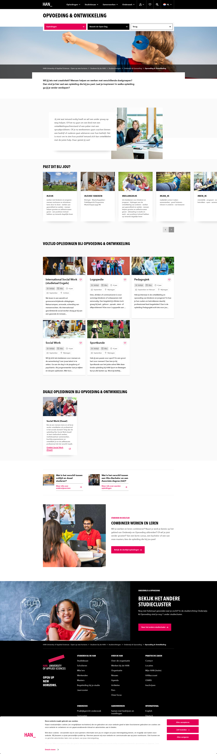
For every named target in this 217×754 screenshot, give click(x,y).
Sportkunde (97, 342)
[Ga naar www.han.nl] (47, 4)
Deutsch (149, 716)
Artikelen (115, 685)
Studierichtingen (115, 68)
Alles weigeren (183, 737)
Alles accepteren (182, 722)
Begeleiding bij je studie (88, 685)
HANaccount (151, 675)
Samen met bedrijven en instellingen (122, 712)
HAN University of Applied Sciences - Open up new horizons (65, 68)
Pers (113, 690)
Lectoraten (82, 716)
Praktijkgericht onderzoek (89, 711)
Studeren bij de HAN (98, 68)
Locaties (149, 665)
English (148, 711)
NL (168, 4)
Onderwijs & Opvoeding (133, 68)
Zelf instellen (181, 730)
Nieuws (114, 675)
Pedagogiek (141, 279)
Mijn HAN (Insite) (153, 670)
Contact (149, 661)
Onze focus (116, 695)
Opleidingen (72, 4)
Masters (80, 680)
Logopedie (97, 279)
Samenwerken (109, 4)
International (152, 706)
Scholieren (82, 665)
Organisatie (116, 670)
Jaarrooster (82, 690)
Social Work (53, 342)
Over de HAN (117, 656)
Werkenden (82, 675)
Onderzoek (127, 4)
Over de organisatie (120, 661)
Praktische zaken (153, 656)
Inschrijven (150, 685)
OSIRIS (148, 680)
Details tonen (50, 749)
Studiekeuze (90, 4)
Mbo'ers (81, 670)
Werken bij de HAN (120, 665)
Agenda (115, 680)
